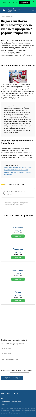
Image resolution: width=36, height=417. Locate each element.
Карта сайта (4, 404)
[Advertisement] (18, 319)
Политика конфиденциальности (11, 402)
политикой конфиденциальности (19, 372)
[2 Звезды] (2, 184)
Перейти (18, 236)
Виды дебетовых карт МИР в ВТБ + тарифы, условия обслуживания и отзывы (18, 193)
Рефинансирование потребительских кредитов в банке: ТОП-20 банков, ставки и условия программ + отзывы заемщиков (17, 171)
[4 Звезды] (4, 184)
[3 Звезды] (3, 184)
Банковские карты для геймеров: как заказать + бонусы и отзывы (16, 203)
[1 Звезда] (1, 184)
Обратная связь (6, 399)
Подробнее (25, 3)
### (32, 9)
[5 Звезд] (5, 184)
